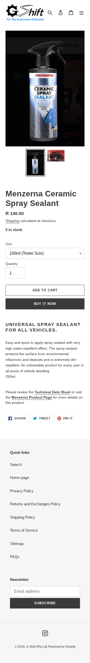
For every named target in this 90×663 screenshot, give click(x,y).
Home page (19, 477)
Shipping (12, 221)
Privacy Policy (22, 491)
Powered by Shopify (62, 646)
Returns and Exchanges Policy (35, 504)
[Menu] (81, 12)
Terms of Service (24, 530)
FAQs (15, 557)
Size (9, 244)
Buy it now (45, 304)
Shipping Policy (22, 517)
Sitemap (17, 543)
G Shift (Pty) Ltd (36, 646)
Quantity (12, 264)
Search (16, 464)
